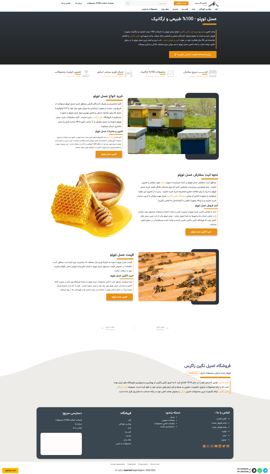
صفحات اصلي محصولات (164, 423)
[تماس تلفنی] (254, 470)
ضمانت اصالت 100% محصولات (100, 3)
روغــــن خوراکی (205, 9)
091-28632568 (242, 472)
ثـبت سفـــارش (10, 470)
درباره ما (78, 3)
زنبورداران (194, 31)
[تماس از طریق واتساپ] (259, 470)
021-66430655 (242, 469)
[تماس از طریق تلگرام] (265, 470)
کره (216, 9)
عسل (203, 31)
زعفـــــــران (165, 9)
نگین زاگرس (184, 31)
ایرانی (182, 391)
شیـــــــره (185, 9)
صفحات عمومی (168, 420)
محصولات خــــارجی (149, 9)
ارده (193, 9)
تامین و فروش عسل (171, 40)
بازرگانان (111, 137)
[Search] (128, 3)
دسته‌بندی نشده (167, 426)
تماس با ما (65, 3)
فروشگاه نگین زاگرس (176, 196)
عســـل (175, 9)
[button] (109, 154)
